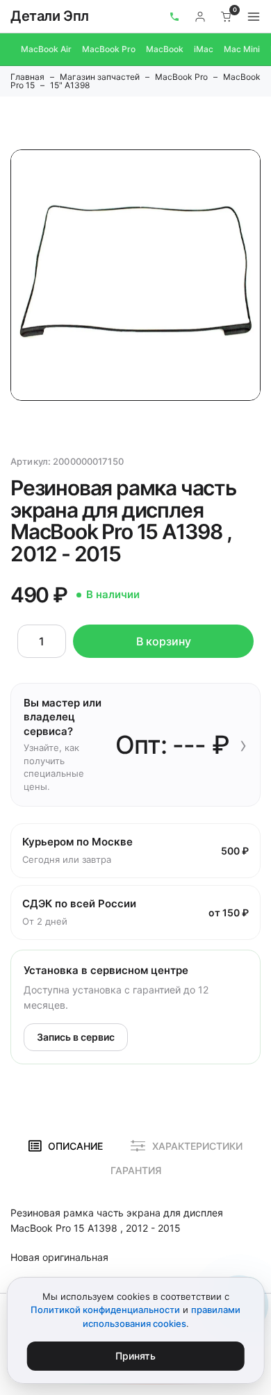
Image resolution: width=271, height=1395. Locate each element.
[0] (226, 16)
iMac (203, 49)
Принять (135, 1356)
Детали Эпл (49, 16)
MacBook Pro (109, 49)
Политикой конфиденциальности (105, 1309)
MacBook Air (46, 49)
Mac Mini (242, 49)
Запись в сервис (76, 1037)
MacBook (164, 49)
